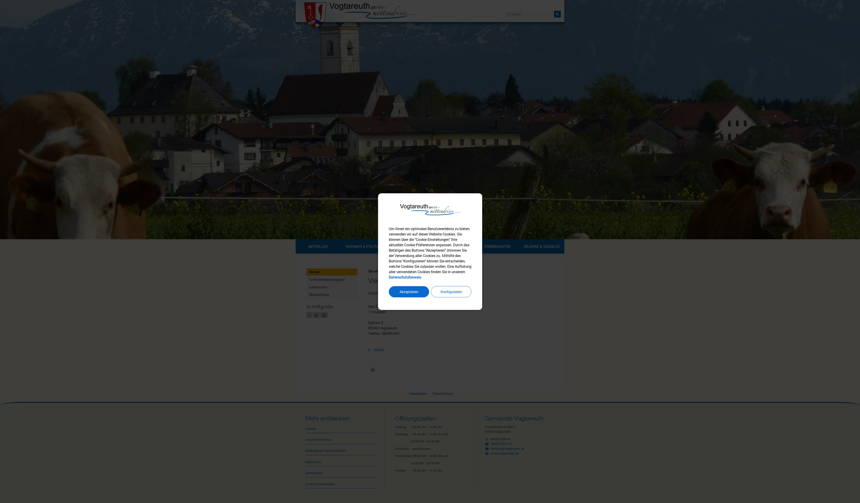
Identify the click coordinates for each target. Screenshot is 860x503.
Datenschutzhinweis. (405, 277)
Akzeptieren (409, 291)
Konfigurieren (451, 291)
